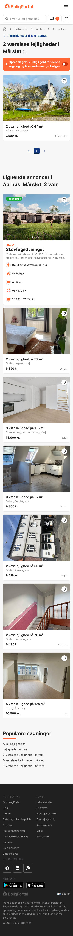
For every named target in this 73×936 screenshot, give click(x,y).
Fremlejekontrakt (46, 813)
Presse (7, 813)
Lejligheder (21, 28)
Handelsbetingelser (14, 830)
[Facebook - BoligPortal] (7, 868)
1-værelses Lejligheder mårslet (23, 760)
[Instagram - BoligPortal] (27, 868)
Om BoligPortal (11, 802)
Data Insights (10, 853)
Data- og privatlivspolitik (17, 819)
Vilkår (39, 830)
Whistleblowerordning (15, 836)
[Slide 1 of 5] (32, 118)
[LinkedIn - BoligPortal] (17, 868)
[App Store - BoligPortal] (35, 885)
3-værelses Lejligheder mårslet (23, 766)
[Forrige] (29, 151)
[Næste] (44, 151)
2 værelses (59, 28)
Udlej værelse (44, 802)
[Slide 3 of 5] (36, 118)
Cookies (7, 825)
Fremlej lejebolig (45, 819)
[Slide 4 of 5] (39, 118)
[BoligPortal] (19, 6)
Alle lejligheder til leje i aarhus (27, 35)
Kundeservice (44, 825)
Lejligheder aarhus (15, 749)
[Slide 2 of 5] (34, 118)
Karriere (7, 842)
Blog (5, 807)
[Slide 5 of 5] (41, 118)
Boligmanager (11, 847)
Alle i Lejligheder (14, 744)
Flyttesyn (41, 807)
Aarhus (40, 28)
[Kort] (66, 18)
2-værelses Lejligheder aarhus (23, 755)
